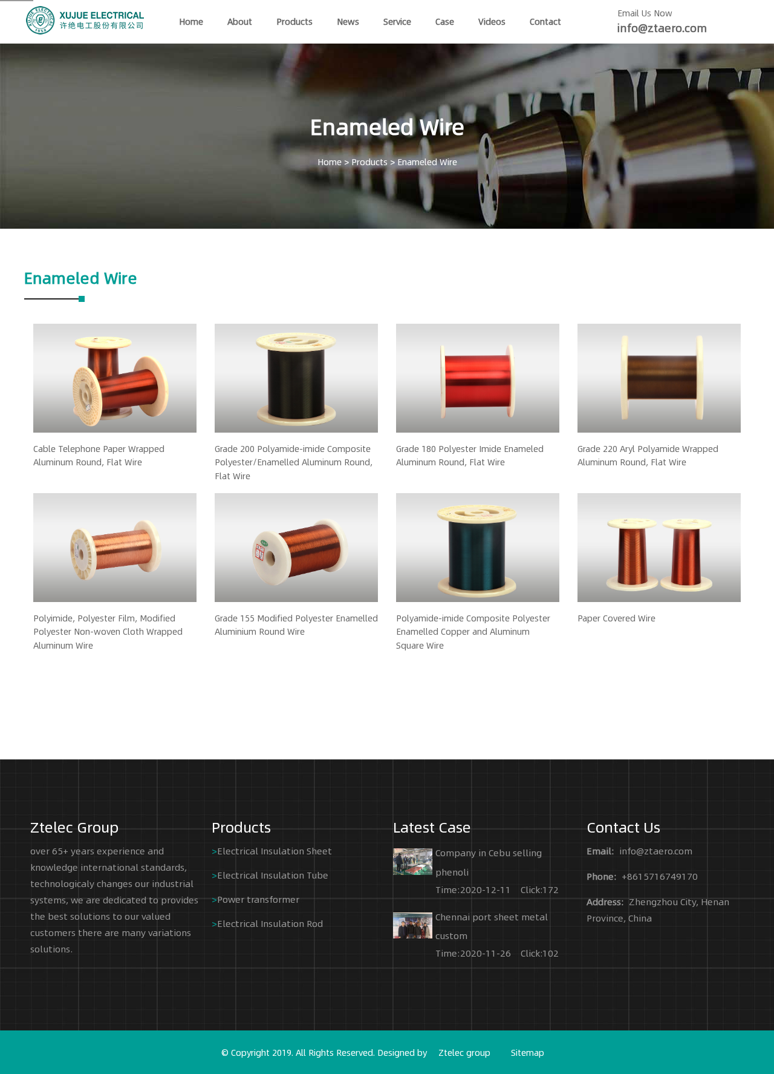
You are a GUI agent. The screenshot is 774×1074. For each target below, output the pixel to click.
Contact (545, 21)
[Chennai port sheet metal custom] (412, 922)
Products (294, 21)
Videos (492, 21)
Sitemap (527, 1052)
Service (397, 21)
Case (444, 21)
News (348, 21)
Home (329, 161)
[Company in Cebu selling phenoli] (412, 859)
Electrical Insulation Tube (272, 875)
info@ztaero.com (662, 27)
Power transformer (258, 899)
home (191, 21)
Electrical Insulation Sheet (274, 850)
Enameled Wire (427, 161)
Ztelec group (464, 1052)
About (239, 21)
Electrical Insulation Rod (270, 923)
